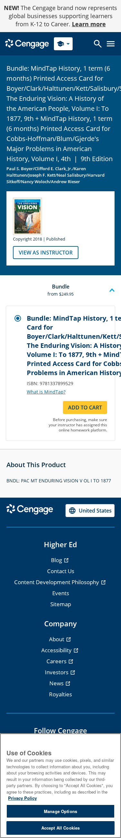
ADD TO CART (85, 407)
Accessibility (57, 650)
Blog (57, 560)
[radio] (18, 318)
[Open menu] (111, 44)
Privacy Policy (22, 798)
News (57, 683)
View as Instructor (46, 252)
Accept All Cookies (60, 828)
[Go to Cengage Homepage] (27, 43)
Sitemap (60, 604)
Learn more (89, 24)
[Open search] (98, 43)
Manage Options (60, 811)
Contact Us (60, 571)
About (57, 639)
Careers (57, 661)
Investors (57, 672)
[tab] (60, 290)
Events (60, 593)
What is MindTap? (46, 392)
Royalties (60, 694)
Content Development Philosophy (57, 582)
